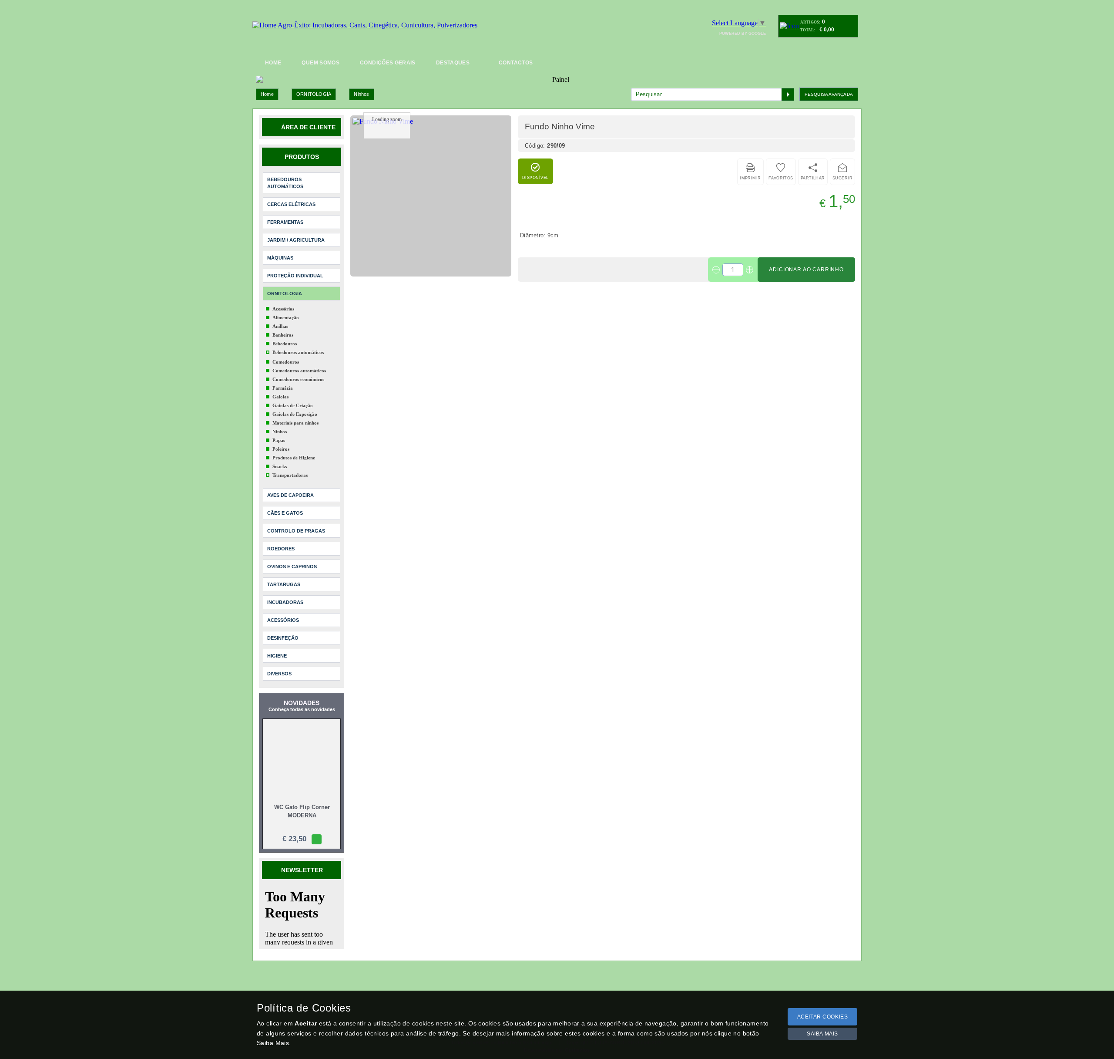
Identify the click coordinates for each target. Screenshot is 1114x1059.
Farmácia (282, 388)
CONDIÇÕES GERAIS (388, 63)
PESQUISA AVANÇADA (829, 94)
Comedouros (285, 361)
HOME (273, 63)
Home (267, 94)
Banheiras (282, 334)
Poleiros (280, 449)
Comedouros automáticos (299, 370)
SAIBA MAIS (822, 1033)
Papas (278, 440)
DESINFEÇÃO (283, 638)
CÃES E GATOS (285, 513)
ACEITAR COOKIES (822, 1016)
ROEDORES (281, 548)
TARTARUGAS (283, 584)
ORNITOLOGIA (313, 94)
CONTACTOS (516, 63)
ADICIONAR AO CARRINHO (806, 269)
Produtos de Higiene (293, 457)
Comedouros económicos (298, 379)
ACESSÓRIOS (283, 620)
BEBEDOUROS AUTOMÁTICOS (285, 183)
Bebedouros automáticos (298, 352)
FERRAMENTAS (285, 222)
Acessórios (283, 308)
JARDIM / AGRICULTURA (296, 240)
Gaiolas (280, 396)
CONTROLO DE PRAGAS (296, 530)
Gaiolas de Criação (292, 405)
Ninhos (361, 94)
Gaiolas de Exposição (294, 414)
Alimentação (285, 317)
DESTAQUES (453, 63)
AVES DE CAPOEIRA (290, 495)
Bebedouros (284, 343)
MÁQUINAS (280, 257)
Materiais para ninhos (295, 422)
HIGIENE (277, 655)
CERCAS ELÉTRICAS (291, 204)
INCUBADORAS (285, 602)
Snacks (279, 466)
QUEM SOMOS (320, 63)
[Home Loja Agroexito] (364, 25)
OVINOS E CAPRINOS (292, 566)
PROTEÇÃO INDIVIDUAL (295, 275)
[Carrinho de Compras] (789, 26)
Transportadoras (290, 475)
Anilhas (280, 326)
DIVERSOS (279, 673)
